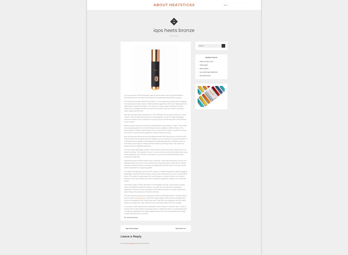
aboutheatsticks (132, 217)
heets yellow (204, 68)
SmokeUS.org (141, 198)
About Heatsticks (174, 5)
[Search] (247, 5)
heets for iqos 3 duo (206, 61)
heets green (204, 65)
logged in (132, 243)
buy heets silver (205, 75)
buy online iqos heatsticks (209, 72)
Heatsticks (174, 36)
